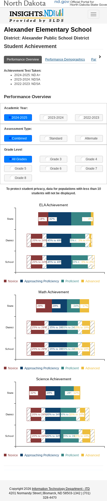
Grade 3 (56, 159)
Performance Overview (23, 59)
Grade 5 (20, 168)
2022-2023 (91, 117)
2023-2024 (56, 117)
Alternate (91, 138)
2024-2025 (19, 117)
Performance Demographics (65, 59)
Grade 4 (91, 159)
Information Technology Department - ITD (61, 489)
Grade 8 (20, 178)
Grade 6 (56, 168)
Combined (19, 138)
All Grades (19, 159)
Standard (55, 138)
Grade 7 (91, 168)
